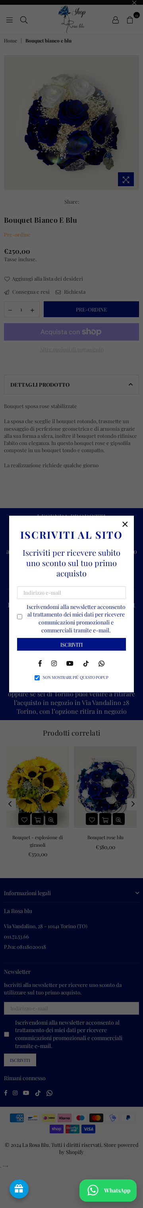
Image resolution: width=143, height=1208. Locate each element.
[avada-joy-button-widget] (19, 1188)
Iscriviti (71, 644)
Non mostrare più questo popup (75, 677)
